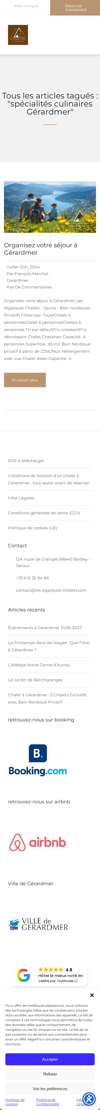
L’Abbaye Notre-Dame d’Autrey (39, 664)
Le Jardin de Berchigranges (35, 679)
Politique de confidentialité (47, 1102)
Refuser (50, 1074)
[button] (92, 995)
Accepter (50, 1059)
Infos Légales (21, 497)
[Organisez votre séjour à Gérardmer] (50, 239)
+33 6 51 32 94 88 (32, 577)
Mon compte (26, 5)
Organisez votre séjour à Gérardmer (41, 248)
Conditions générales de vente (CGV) (44, 512)
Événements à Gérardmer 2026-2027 (45, 627)
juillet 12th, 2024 (23, 266)
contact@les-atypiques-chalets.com (51, 590)
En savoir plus (25, 380)
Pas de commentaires (29, 287)
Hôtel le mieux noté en (60, 975)
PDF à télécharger (26, 460)
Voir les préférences (50, 1088)
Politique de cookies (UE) (32, 527)
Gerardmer (18, 280)
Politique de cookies (15, 1102)
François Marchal (31, 273)
